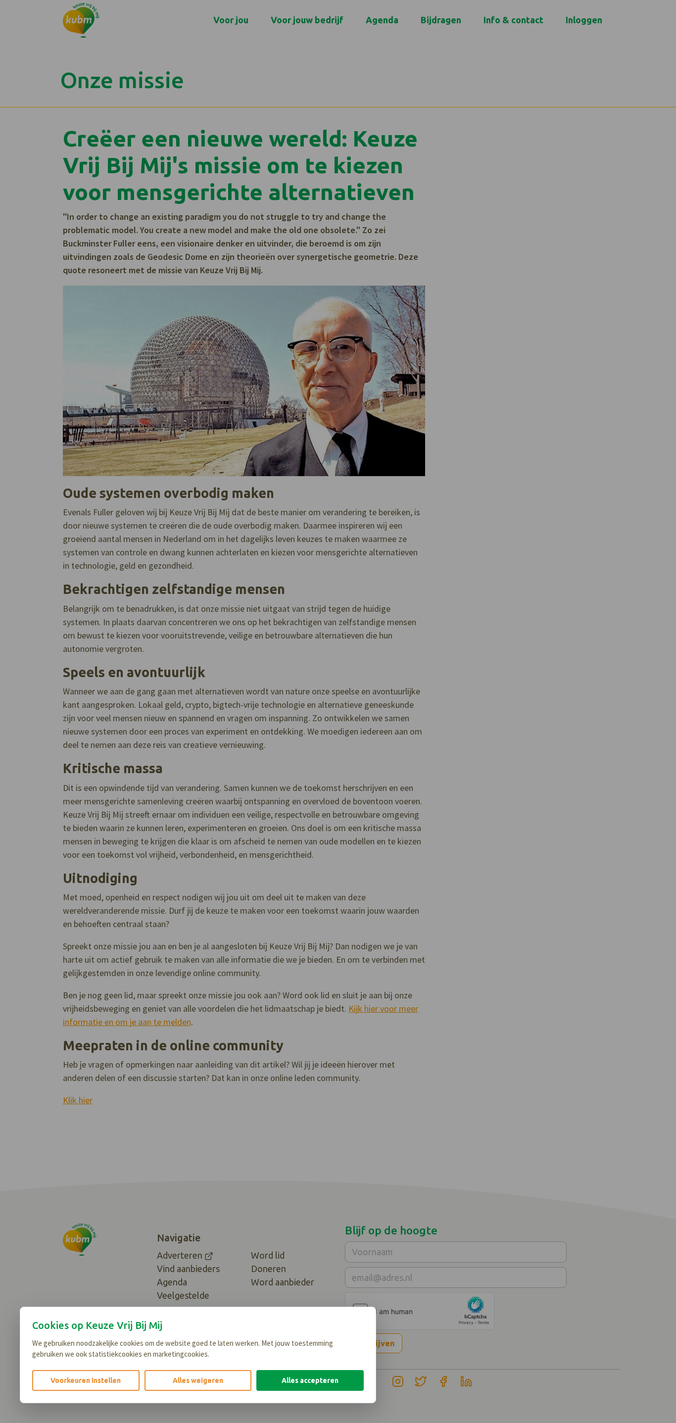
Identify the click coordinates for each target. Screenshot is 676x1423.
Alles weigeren (198, 1380)
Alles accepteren (310, 1380)
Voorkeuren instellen (85, 1380)
